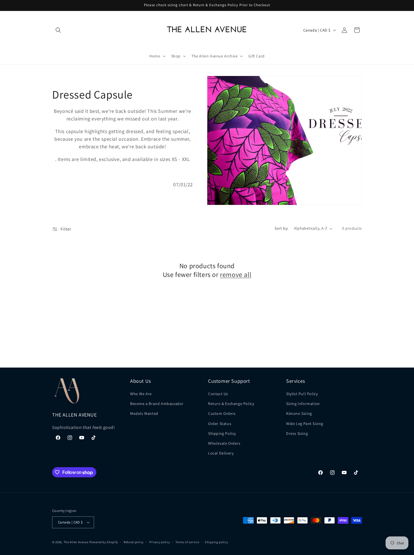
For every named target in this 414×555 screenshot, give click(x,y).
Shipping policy (216, 542)
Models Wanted (144, 413)
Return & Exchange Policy (231, 403)
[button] (58, 30)
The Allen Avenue (76, 542)
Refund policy (134, 542)
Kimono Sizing (299, 413)
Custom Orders (222, 413)
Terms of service (187, 542)
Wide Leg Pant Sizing (304, 423)
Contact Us (218, 393)
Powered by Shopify (103, 542)
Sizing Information (303, 403)
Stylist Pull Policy (302, 393)
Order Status (219, 423)
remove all (235, 274)
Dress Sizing (297, 433)
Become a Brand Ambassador (157, 403)
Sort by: (281, 228)
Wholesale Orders (224, 443)
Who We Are (141, 393)
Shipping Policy (222, 433)
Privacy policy (159, 542)
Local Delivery (220, 453)
